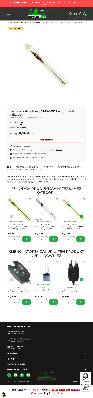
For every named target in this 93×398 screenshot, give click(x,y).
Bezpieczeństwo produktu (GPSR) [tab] (24, 170)
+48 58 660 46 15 (18, 331)
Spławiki (23, 22)
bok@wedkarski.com (21, 339)
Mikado (41, 118)
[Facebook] (9, 375)
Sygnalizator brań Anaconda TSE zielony (71, 291)
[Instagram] (22, 375)
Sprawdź (27, 146)
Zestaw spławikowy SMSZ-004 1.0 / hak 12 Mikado (72, 228)
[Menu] (89, 373)
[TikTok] (28, 375)
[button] (75, 13)
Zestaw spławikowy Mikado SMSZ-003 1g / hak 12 (46, 228)
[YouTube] (15, 375)
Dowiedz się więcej (38, 157)
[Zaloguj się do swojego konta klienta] (80, 13)
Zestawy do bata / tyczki (38, 22)
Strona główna (12, 22)
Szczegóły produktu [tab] (27, 167)
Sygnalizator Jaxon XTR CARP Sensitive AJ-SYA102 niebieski (18, 292)
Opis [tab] (9, 167)
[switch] (85, 388)
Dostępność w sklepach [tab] (70, 167)
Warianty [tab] (48, 167)
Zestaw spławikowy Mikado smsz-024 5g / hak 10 (19, 228)
